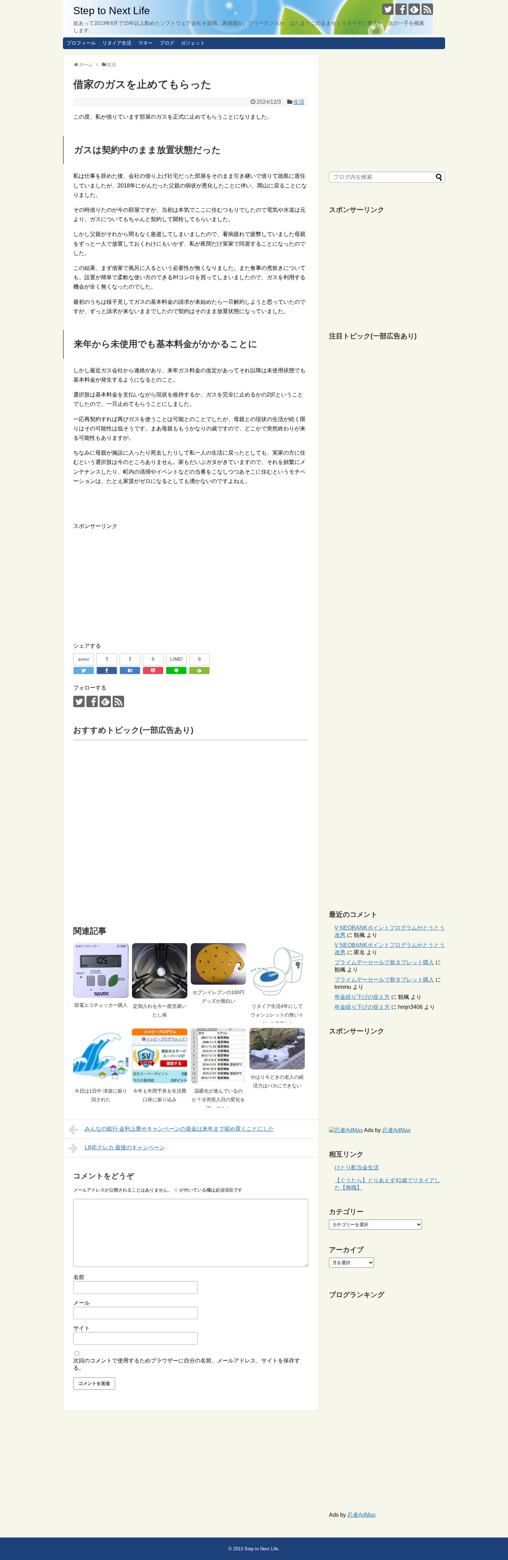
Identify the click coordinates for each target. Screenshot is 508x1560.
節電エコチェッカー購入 (101, 1005)
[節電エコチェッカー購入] (101, 970)
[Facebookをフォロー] (401, 9)
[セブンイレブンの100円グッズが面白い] (218, 964)
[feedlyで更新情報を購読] (414, 9)
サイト (81, 1328)
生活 (298, 102)
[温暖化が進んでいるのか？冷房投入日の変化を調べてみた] (218, 1055)
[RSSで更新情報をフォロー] (427, 9)
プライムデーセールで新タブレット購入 (384, 962)
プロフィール (81, 43)
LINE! (176, 659)
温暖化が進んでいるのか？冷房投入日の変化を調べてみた (218, 1099)
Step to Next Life (111, 10)
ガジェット (193, 43)
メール (81, 1303)
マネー (145, 43)
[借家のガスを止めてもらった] (130, 670)
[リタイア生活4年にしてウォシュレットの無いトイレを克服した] (277, 970)
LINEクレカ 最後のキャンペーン (125, 1147)
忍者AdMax (396, 1130)
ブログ (167, 43)
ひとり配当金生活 (357, 1167)
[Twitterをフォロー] (388, 9)
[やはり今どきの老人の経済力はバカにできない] (277, 1048)
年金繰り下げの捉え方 (362, 997)
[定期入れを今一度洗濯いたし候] (159, 970)
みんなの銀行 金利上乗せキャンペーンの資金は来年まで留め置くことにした (179, 1129)
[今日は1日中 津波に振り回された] (101, 1055)
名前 (78, 1277)
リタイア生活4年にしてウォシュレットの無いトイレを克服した (277, 1015)
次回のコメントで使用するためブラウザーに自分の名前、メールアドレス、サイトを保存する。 (186, 1364)
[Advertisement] (131, 579)
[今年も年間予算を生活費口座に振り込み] (159, 1055)
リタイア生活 (116, 43)
